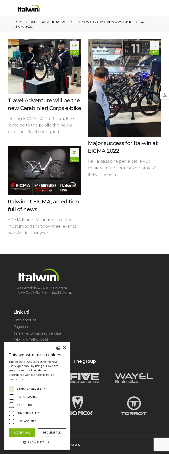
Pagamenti (22, 327)
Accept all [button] (22, 432)
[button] (13, 9)
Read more (16, 379)
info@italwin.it (61, 292)
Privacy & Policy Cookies (32, 340)
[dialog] (37, 396)
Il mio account (24, 320)
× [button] (64, 347)
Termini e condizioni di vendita (37, 333)
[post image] (44, 66)
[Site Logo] (29, 8)
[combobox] (58, 348)
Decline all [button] (52, 432)
